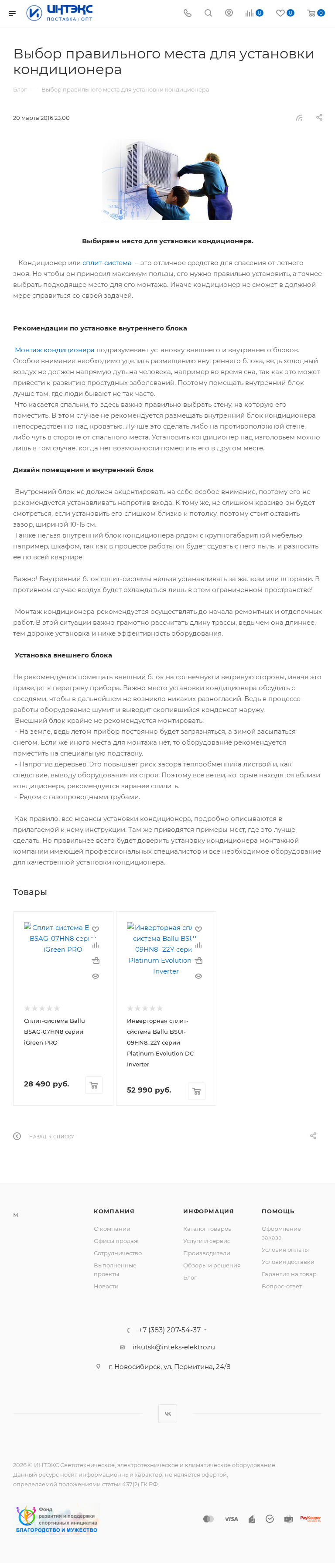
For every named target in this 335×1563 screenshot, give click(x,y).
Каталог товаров (207, 1228)
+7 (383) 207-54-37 (170, 1330)
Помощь (278, 1211)
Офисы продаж (116, 1240)
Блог (190, 1277)
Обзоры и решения (212, 1265)
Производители (206, 1253)
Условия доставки (288, 1261)
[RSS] (299, 117)
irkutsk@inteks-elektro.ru (174, 1347)
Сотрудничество (118, 1253)
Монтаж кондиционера (55, 350)
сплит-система (107, 263)
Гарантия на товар (289, 1273)
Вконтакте (167, 1413)
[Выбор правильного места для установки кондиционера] (167, 179)
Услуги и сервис (206, 1240)
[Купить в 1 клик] (96, 960)
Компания (114, 1211)
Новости (106, 1286)
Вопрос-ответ (282, 1286)
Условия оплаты (285, 1249)
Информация (208, 1211)
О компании (112, 1228)
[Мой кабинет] (229, 14)
